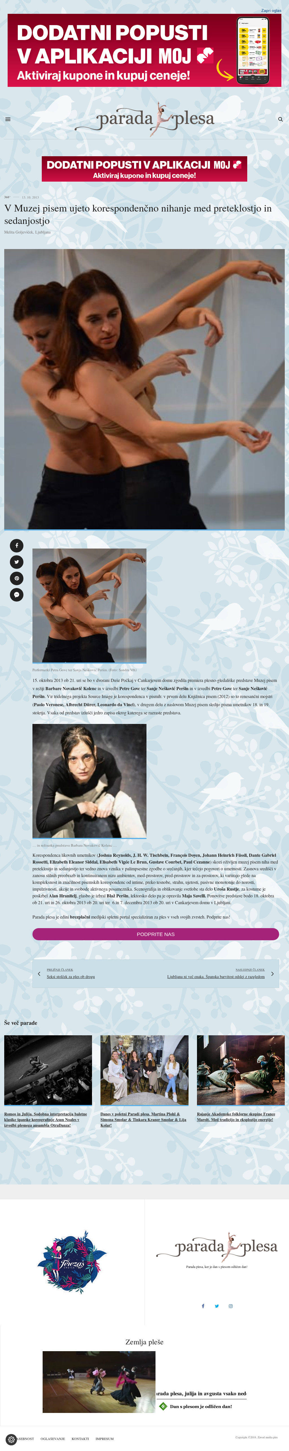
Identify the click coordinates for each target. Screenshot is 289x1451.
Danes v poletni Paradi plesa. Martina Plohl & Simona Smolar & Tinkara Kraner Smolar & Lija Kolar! (143, 1119)
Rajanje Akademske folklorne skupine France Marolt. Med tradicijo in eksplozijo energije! (236, 1116)
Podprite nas (156, 934)
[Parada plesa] (145, 119)
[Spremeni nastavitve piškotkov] (11, 1439)
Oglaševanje (53, 1438)
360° (7, 197)
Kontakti (80, 1438)
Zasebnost (24, 1438)
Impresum (105, 1438)
